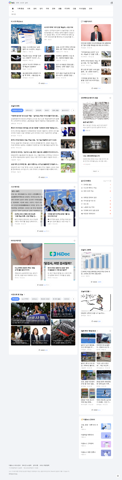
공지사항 (35, 465)
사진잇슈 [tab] (66, 299)
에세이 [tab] (47, 110)
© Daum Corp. (13, 474)
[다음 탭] (73, 110)
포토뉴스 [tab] (34, 299)
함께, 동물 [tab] (55, 110)
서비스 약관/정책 (44, 465)
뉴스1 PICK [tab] (25, 299)
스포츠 (22, 3)
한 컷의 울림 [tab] (56, 299)
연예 (17, 3)
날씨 (26, 3)
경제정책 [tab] (38, 110)
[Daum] (10, 2)
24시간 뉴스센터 (26, 465)
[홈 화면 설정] (118, 476)
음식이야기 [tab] (65, 110)
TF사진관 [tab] (15, 299)
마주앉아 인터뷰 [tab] (17, 110)
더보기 (95, 171)
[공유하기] (111, 2)
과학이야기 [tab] (29, 110)
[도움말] (74, 187)
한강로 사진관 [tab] (45, 299)
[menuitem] (13, 8)
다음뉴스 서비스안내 (14, 465)
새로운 (44, 83)
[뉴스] (13, 2)
